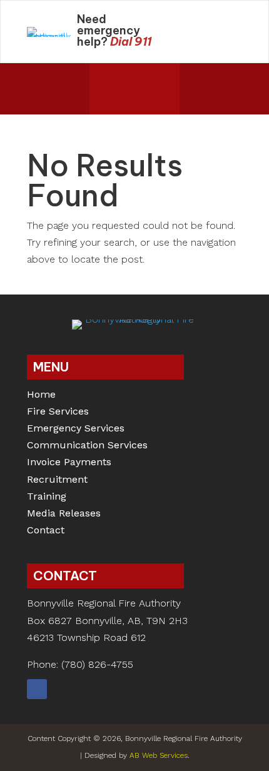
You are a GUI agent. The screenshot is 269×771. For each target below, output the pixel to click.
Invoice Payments (69, 463)
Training (46, 497)
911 (142, 41)
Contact (45, 531)
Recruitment (57, 480)
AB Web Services (158, 755)
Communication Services (87, 446)
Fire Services (58, 412)
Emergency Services (75, 429)
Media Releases (64, 514)
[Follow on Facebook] (37, 689)
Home (41, 395)
